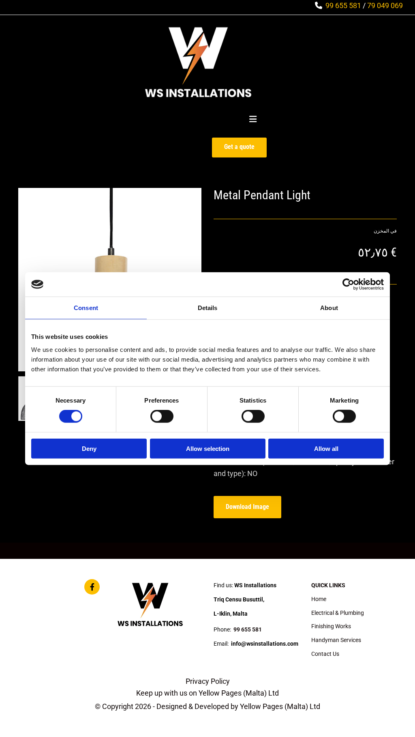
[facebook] (92, 587)
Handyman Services (336, 640)
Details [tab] (208, 307)
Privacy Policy (208, 681)
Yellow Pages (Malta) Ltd (239, 693)
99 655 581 (343, 5)
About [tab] (329, 307)
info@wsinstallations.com (264, 643)
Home (318, 599)
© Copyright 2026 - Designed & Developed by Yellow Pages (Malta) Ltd (207, 706)
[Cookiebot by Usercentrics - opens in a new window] (348, 284)
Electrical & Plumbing (337, 613)
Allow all (326, 448)
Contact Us (325, 654)
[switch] (161, 416)
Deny (89, 448)
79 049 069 (385, 5)
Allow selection (207, 448)
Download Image (247, 507)
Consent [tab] (86, 307)
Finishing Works (331, 626)
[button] (239, 147)
